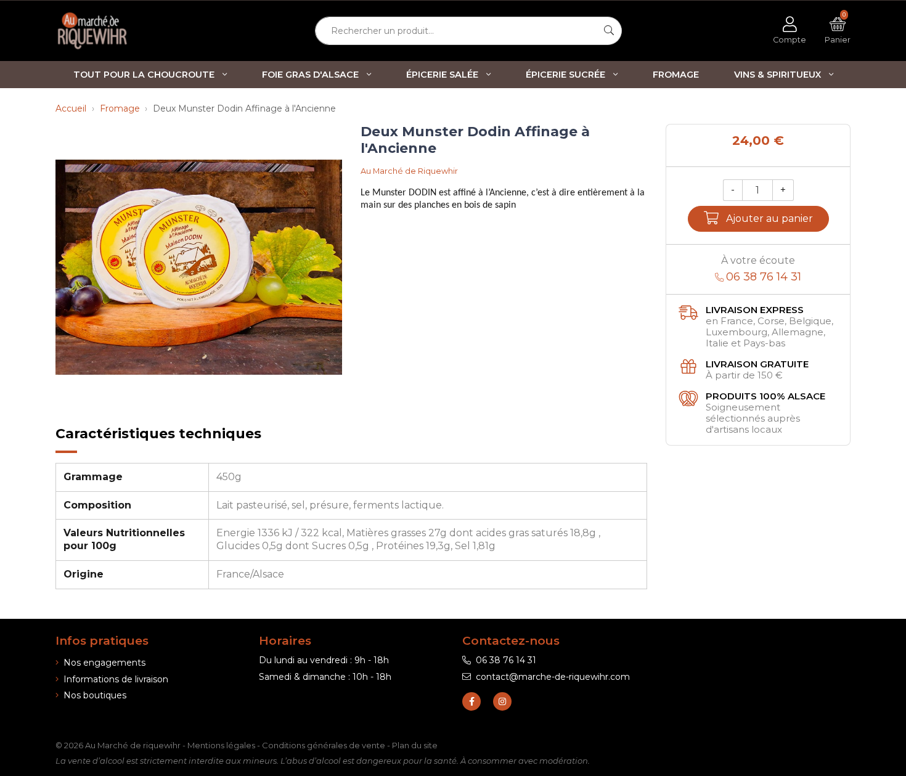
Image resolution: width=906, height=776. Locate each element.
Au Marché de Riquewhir (409, 171)
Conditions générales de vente (323, 745)
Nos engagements (104, 662)
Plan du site (415, 745)
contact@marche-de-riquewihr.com (553, 676)
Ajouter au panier (769, 218)
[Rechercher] (609, 31)
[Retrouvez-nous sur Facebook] (471, 701)
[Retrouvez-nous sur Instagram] (502, 701)
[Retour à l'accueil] (114, 30)
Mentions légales (221, 745)
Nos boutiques (94, 695)
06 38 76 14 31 (506, 660)
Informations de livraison (115, 679)
